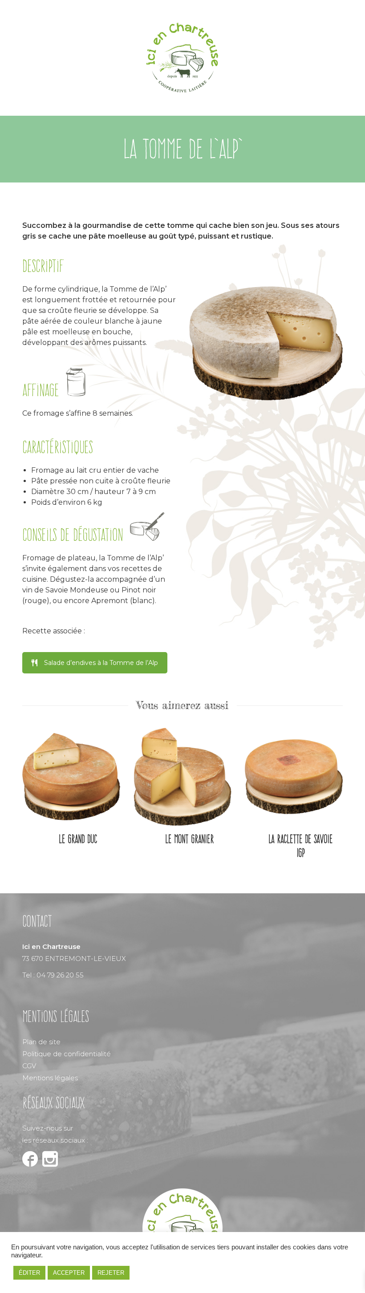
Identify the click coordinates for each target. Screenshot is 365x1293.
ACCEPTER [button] (69, 1272)
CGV (29, 1066)
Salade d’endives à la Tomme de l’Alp (101, 663)
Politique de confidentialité (66, 1054)
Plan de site (41, 1042)
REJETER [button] (110, 1272)
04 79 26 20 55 (60, 975)
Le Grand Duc (78, 839)
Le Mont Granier (189, 839)
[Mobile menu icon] (333, 58)
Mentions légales (50, 1078)
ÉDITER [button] (29, 1272)
